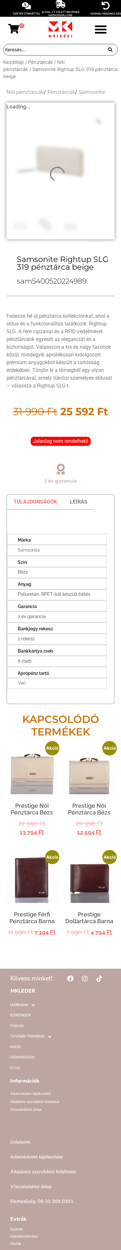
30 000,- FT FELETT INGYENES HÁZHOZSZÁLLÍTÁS (60, 13)
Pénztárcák (40, 62)
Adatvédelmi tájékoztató (30, 1093)
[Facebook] (70, 978)
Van (22, 682)
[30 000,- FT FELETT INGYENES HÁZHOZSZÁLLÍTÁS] (60, 4)
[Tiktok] (99, 978)
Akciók (15, 1243)
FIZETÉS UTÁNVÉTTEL (26, 13)
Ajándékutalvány (24, 1236)
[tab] (35, 502)
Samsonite (92, 92)
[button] (100, 29)
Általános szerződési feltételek (35, 1101)
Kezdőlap (13, 62)
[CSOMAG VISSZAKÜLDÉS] (106, 6)
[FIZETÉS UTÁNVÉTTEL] (27, 6)
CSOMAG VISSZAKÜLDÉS (105, 13)
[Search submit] (110, 49)
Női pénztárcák (25, 92)
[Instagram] (84, 978)
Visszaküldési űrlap (26, 1109)
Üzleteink (20, 1142)
